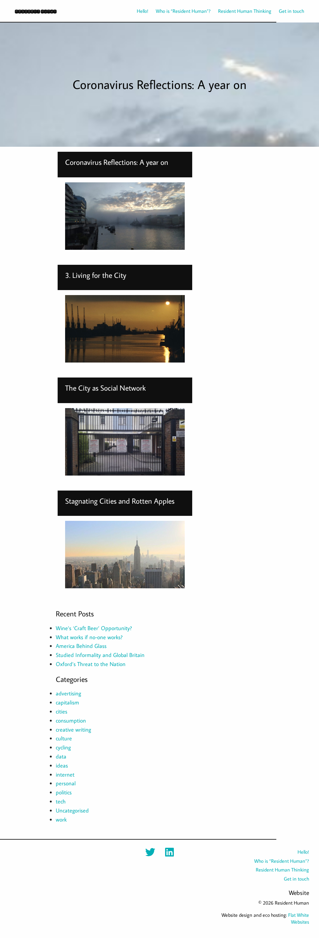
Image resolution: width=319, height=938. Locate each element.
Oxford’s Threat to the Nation (91, 664)
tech (61, 801)
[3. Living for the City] (125, 329)
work (61, 819)
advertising (68, 693)
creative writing (73, 729)
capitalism (67, 702)
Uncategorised (72, 810)
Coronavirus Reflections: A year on (116, 162)
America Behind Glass (81, 645)
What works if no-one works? (89, 637)
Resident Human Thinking (244, 11)
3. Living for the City (95, 275)
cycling (63, 747)
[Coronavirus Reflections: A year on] (125, 216)
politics (64, 792)
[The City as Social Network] (125, 442)
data (61, 756)
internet (65, 774)
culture (64, 738)
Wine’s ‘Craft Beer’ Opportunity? (94, 628)
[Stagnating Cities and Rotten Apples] (125, 554)
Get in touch (291, 11)
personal (66, 783)
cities (61, 711)
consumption (71, 720)
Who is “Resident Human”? (183, 11)
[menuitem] (138, 11)
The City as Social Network (105, 387)
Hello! (142, 11)
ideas (62, 765)
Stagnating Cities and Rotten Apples (119, 501)
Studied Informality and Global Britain (100, 655)
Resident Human (35, 11)
